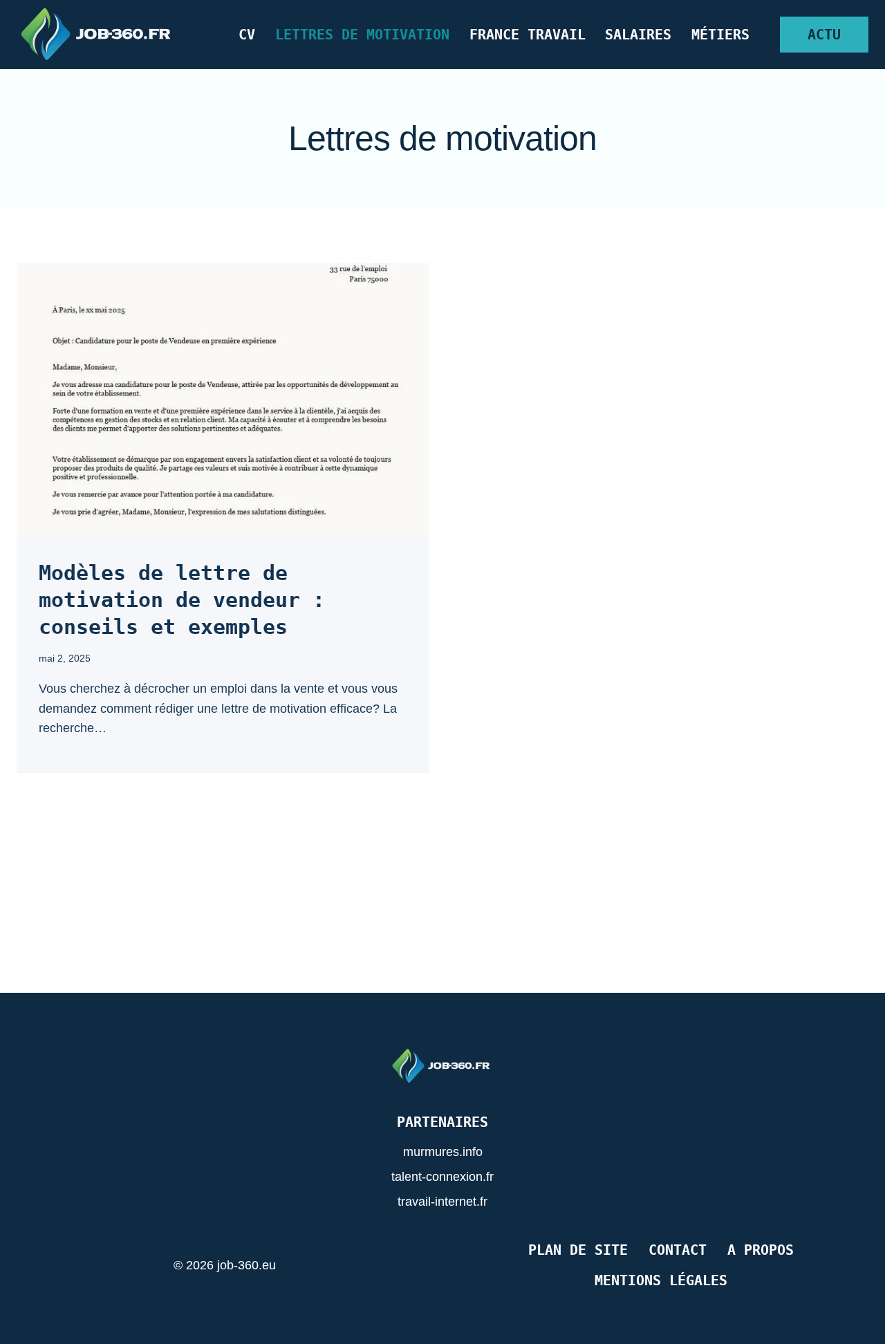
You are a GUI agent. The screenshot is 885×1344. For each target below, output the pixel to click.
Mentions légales (661, 1280)
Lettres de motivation (362, 34)
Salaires (638, 34)
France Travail (527, 34)
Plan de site (578, 1250)
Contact (678, 1250)
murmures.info (443, 1152)
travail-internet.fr (442, 1201)
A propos (760, 1250)
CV (247, 34)
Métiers (720, 34)
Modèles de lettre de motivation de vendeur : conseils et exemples (182, 600)
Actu (824, 34)
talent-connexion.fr (442, 1177)
